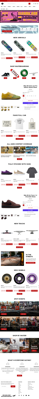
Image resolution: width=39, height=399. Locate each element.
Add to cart (30, 100)
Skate (5, 6)
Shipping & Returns (31, 387)
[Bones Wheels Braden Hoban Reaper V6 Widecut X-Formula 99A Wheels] (19, 279)
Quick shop (3, 58)
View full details (30, 91)
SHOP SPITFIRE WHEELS (30, 262)
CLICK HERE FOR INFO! (7, 31)
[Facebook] (21, 395)
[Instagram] (19, 395)
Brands (18, 6)
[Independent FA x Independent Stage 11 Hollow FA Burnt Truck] (19, 232)
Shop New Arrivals (19, 61)
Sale (21, 6)
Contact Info (30, 386)
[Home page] (2, 4)
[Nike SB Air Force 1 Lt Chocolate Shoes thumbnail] (2, 215)
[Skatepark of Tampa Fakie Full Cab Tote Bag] (32, 124)
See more (19, 375)
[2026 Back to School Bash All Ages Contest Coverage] (7, 149)
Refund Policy (30, 388)
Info (19, 393)
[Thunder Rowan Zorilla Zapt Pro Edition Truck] (32, 232)
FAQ (28, 385)
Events (25, 6)
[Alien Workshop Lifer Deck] (19, 46)
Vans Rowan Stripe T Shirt (30, 180)
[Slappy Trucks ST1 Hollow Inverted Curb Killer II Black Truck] (7, 232)
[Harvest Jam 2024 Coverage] (32, 149)
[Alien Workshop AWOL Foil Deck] (32, 46)
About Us (29, 383)
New (1, 6)
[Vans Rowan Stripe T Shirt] (32, 172)
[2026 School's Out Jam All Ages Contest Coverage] (19, 149)
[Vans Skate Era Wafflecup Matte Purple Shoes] (7, 172)
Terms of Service (30, 389)
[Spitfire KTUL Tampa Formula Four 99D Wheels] (7, 279)
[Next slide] (37, 16)
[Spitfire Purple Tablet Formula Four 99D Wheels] (32, 279)
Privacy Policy (30, 384)
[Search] (29, 4)
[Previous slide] (2, 16)
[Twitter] (26, 395)
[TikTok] (23, 395)
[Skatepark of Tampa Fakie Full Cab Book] (7, 124)
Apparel (9, 6)
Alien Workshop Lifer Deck (18, 54)
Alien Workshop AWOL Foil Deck (31, 54)
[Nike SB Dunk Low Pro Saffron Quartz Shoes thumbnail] (2, 107)
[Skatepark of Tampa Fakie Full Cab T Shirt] (19, 124)
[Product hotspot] (9, 254)
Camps (34, 6)
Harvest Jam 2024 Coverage (31, 155)
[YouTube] (28, 395)
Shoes (14, 6)
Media (30, 6)
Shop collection (19, 247)
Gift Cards (20, 392)
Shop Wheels (19, 293)
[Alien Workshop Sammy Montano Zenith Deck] (7, 46)
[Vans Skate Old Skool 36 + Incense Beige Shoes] (19, 172)
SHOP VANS (19, 187)
